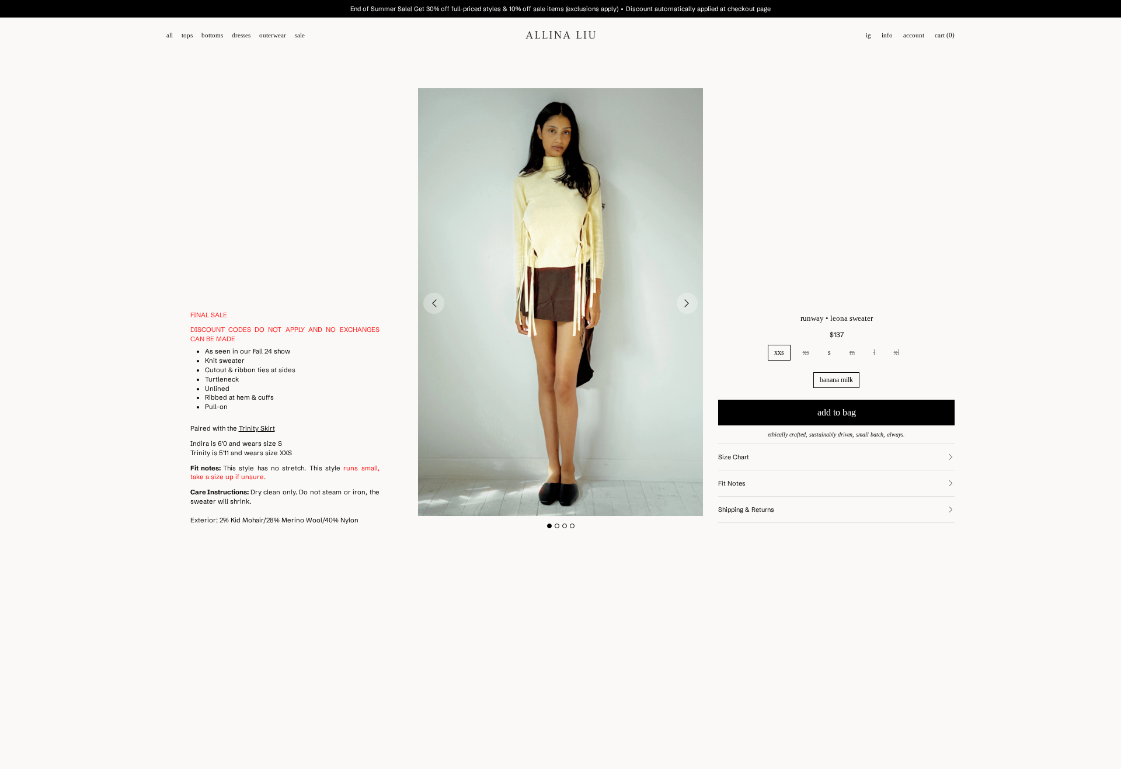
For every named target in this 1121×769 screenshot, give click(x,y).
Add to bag (836, 412)
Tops (187, 35)
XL (896, 352)
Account (913, 35)
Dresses (241, 35)
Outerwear (272, 35)
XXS (779, 352)
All (169, 35)
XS (806, 352)
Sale (300, 35)
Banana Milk (836, 380)
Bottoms (212, 35)
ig (868, 35)
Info (887, 35)
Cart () (945, 35)
